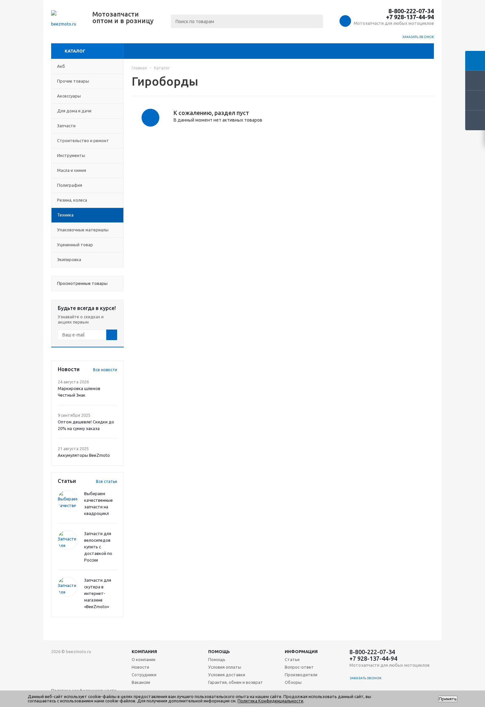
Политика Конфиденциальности (270, 700)
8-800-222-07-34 (411, 11)
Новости (140, 667)
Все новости (105, 370)
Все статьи (106, 481)
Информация (301, 651)
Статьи (292, 659)
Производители (301, 674)
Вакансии (141, 682)
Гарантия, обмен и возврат (235, 682)
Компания (144, 651)
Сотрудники (144, 674)
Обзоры (293, 682)
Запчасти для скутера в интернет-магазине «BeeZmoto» (97, 593)
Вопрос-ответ (299, 667)
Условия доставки (226, 674)
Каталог (75, 51)
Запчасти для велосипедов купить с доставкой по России (98, 546)
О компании (143, 659)
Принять (448, 698)
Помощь (219, 651)
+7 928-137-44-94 (410, 17)
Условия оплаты (224, 667)
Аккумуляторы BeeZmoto (84, 455)
